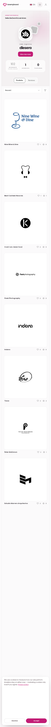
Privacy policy (23, 684)
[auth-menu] (45, 4)
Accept (36, 721)
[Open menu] (39, 4)
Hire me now (25, 54)
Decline (15, 721)
